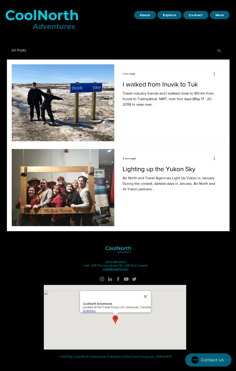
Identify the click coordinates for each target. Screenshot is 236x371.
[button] (219, 50)
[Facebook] (118, 279)
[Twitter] (134, 279)
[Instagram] (102, 279)
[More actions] (215, 74)
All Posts (19, 50)
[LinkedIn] (110, 279)
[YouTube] (126, 279)
